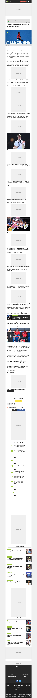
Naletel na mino (15, 315)
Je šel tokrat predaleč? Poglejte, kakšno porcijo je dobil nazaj (20, 318)
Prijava (14, 409)
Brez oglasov (22, 1)
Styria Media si (23, 691)
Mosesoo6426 (12, 403)
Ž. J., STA (11, 28)
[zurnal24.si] (8, 1)
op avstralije (12, 389)
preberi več (18, 400)
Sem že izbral (28, 22)
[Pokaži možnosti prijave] (29, 1)
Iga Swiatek (23, 389)
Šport (15, 452)
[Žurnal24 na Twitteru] (20, 681)
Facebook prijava (21, 409)
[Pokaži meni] (30, 1)
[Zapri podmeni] (4, 1)
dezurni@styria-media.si (11, 372)
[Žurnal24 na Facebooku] (17, 681)
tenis (8, 389)
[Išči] (27, 1)
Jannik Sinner (18, 389)
